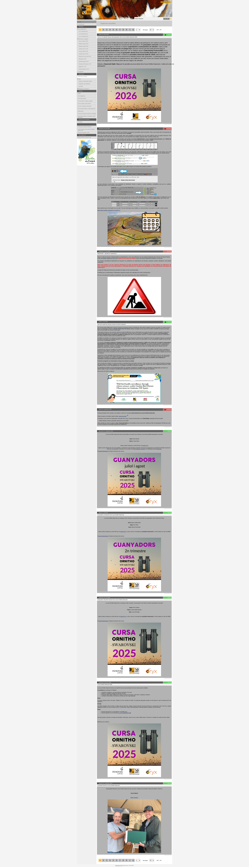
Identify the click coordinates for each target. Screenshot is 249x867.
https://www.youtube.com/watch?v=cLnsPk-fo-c (109, 210)
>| (133, 29)
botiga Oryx (145, 445)
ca (164, 18)
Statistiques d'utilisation (83, 88)
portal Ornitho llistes (103, 451)
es (166, 18)
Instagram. (159, 449)
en (168, 18)
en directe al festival (140, 449)
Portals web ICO (165, 2)
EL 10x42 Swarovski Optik (124, 712)
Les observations (82, 29)
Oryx (126, 711)
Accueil (79, 22)
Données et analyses (83, 38)
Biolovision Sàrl (118, 865)
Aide (79, 79)
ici (113, 371)
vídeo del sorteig (122, 416)
